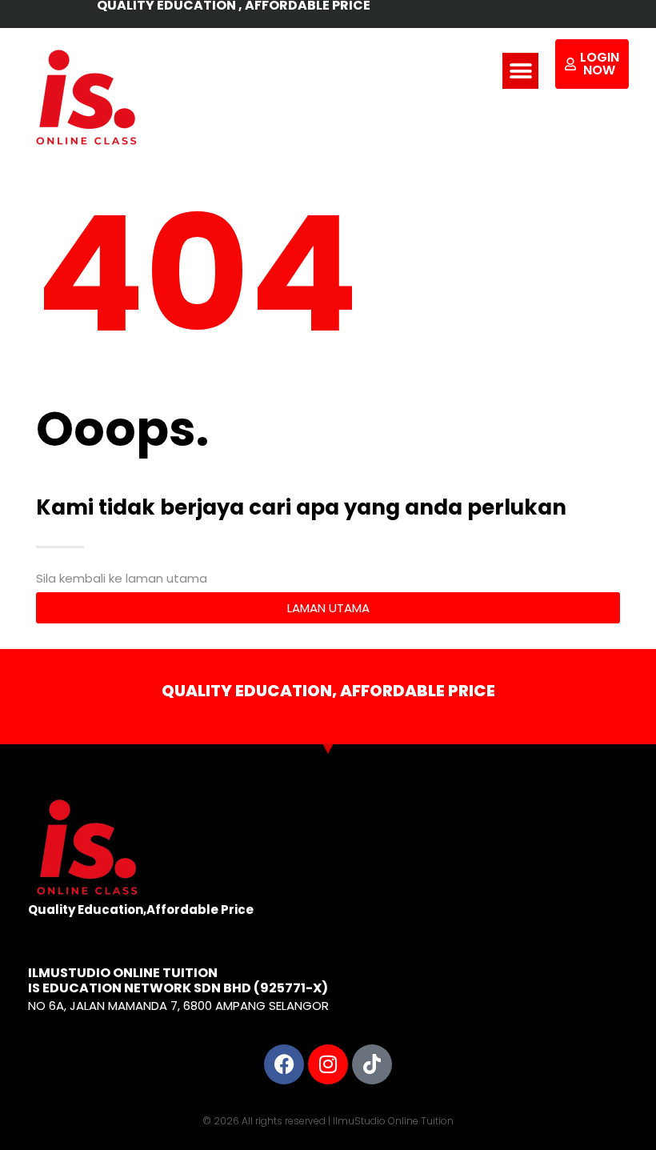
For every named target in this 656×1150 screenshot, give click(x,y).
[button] (520, 71)
